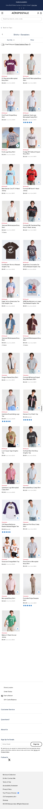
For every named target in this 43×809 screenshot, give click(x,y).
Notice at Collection (9, 775)
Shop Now (34, 5)
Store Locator (8, 687)
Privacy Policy (5, 752)
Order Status (8, 691)
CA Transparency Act (9, 796)
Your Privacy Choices (9, 793)
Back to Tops (7, 28)
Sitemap (5, 800)
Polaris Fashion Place (21, 44)
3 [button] (23, 8)
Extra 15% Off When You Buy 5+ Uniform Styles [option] (21, 5)
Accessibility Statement (10, 786)
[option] (11, 64)
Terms (36, 750)
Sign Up (36, 744)
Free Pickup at (16, 44)
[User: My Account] (38, 13)
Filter (32, 40)
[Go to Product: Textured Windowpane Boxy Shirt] (11, 233)
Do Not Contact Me (9, 778)
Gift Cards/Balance (10, 700)
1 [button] (19, 8)
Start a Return (8, 695)
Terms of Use (7, 782)
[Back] (2, 34)
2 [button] (21, 8)
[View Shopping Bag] (41, 13)
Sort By (9, 40)
